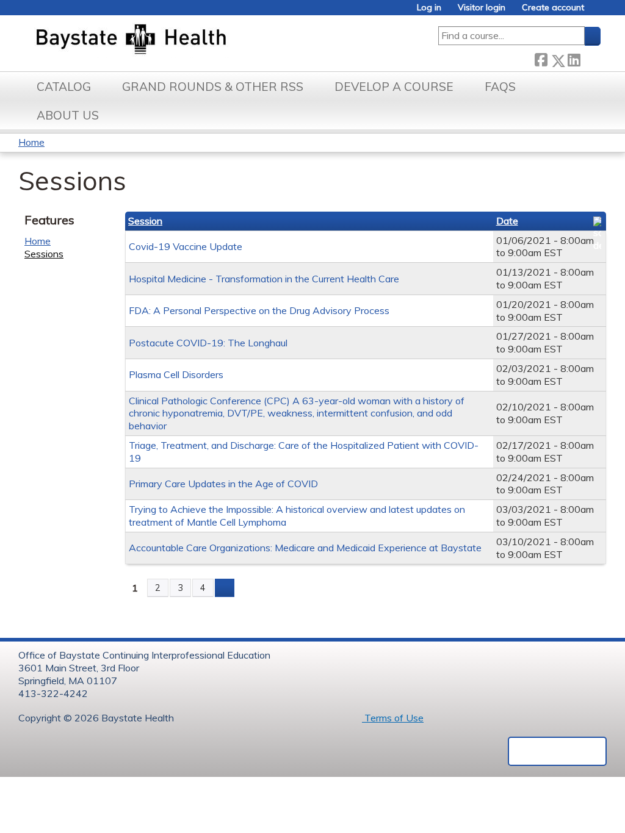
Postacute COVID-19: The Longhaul (208, 343)
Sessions (43, 254)
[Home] (188, 40)
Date (507, 221)
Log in (429, 7)
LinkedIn (574, 57)
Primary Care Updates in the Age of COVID (223, 483)
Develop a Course (393, 86)
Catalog (64, 86)
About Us (68, 115)
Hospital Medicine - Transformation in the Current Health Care (264, 279)
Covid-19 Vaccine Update (185, 246)
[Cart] (597, 12)
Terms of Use (393, 718)
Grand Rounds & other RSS (212, 86)
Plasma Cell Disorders (176, 374)
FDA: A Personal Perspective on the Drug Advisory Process (259, 310)
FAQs (500, 86)
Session (145, 221)
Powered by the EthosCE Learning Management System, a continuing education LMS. (557, 751)
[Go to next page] (224, 588)
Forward (590, 57)
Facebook (541, 58)
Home (31, 142)
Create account (553, 7)
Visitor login (481, 7)
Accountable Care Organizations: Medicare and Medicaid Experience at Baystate (305, 548)
